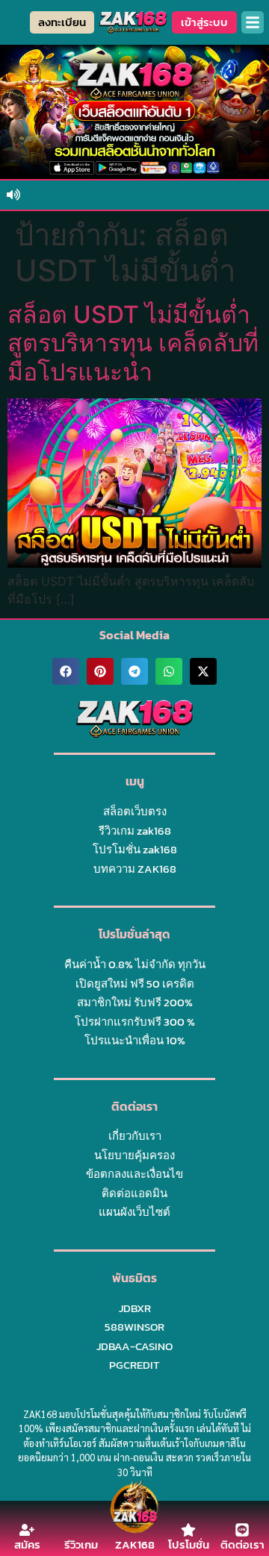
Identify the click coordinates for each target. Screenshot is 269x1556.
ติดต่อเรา (242, 1544)
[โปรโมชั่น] (188, 1529)
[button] (252, 22)
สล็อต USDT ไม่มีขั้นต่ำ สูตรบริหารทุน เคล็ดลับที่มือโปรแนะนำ (133, 343)
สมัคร (27, 1544)
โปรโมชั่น (188, 1544)
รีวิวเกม (81, 1544)
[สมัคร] (26, 1529)
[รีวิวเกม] (80, 1529)
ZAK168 (135, 1544)
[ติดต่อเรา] (242, 1529)
